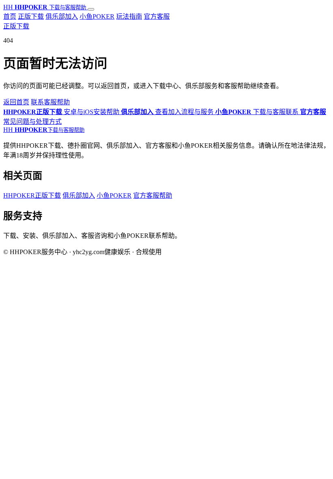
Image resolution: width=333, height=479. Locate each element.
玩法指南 (129, 16)
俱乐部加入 (61, 16)
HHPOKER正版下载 (32, 195)
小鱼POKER (97, 16)
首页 (9, 16)
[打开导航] (91, 9)
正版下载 (31, 16)
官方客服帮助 (152, 195)
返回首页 (16, 102)
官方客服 (157, 16)
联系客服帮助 (50, 102)
